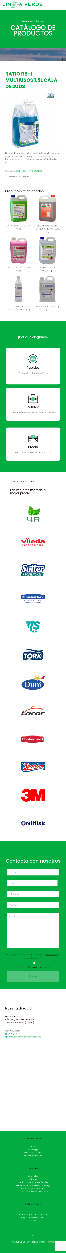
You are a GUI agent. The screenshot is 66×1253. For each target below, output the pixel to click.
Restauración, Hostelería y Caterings (33, 1185)
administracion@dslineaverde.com (24, 1037)
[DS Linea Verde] (22, 5)
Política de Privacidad (38, 967)
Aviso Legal (33, 1149)
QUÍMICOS (21, 171)
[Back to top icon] (33, 1235)
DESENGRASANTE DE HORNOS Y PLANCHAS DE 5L (47, 229)
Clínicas (33, 1179)
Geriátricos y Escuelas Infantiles (33, 1182)
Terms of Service (30, 958)
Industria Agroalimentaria (33, 1188)
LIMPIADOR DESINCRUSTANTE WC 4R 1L (18, 309)
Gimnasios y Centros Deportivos (33, 1191)
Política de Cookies (33, 1152)
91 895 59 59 (13, 1030)
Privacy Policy (51, 955)
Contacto (33, 1146)
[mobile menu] (61, 5)
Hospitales (33, 1176)
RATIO (30, 171)
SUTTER (38, 171)
